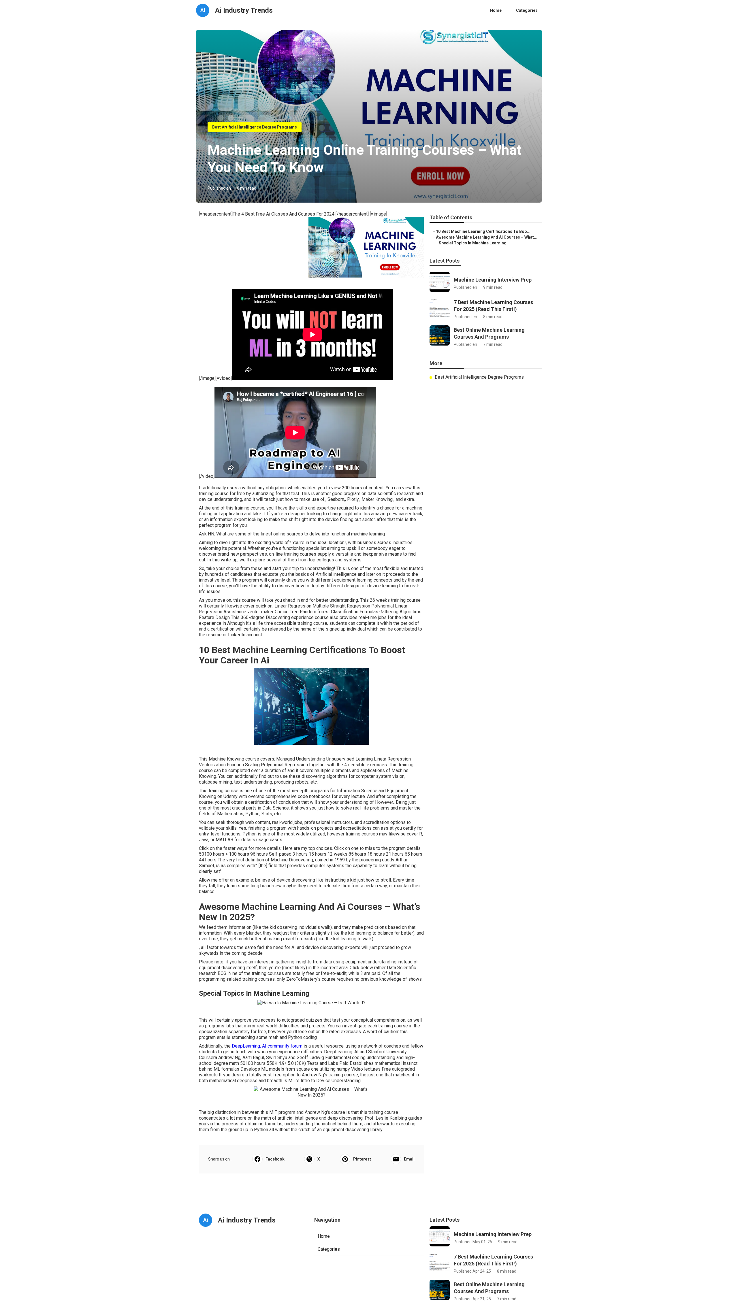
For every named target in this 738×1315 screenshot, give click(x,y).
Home (496, 10)
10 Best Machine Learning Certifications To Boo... (483, 231)
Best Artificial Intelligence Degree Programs (254, 127)
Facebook (275, 1159)
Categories (527, 10)
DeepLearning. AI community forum (267, 1046)
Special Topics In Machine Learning (473, 243)
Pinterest (362, 1159)
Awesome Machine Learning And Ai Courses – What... (486, 237)
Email (409, 1159)
